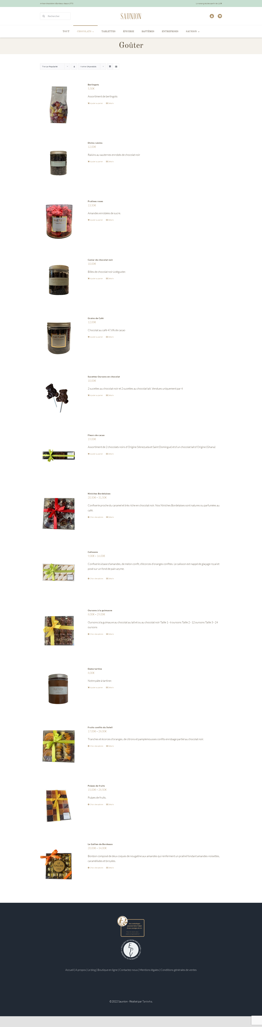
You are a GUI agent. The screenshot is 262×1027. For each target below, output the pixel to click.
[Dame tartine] (58, 689)
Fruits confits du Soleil (100, 727)
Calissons (93, 552)
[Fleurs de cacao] (58, 455)
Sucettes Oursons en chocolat (104, 376)
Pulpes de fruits (96, 785)
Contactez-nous (128, 969)
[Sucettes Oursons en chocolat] (58, 397)
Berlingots (93, 84)
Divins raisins (95, 143)
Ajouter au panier (96, 103)
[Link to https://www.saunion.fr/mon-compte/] (212, 16)
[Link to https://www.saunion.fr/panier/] (220, 16)
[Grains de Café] (58, 338)
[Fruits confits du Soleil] (58, 747)
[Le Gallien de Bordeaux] (58, 864)
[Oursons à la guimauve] (58, 630)
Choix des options (96, 517)
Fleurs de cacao (96, 435)
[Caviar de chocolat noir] (58, 280)
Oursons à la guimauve (100, 610)
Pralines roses (95, 201)
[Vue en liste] (116, 66)
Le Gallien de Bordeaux (100, 844)
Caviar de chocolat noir (100, 259)
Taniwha (147, 1001)
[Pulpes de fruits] (58, 806)
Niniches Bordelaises (99, 493)
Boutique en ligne (107, 969)
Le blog (92, 969)
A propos (80, 969)
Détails (111, 103)
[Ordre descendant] (74, 66)
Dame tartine (95, 668)
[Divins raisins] (58, 163)
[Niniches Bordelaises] (58, 513)
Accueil (69, 969)
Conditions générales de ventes (179, 969)
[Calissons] (58, 572)
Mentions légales (149, 969)
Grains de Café (96, 318)
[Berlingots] (58, 104)
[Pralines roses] (58, 221)
